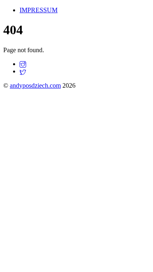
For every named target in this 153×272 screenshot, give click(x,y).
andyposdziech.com (35, 85)
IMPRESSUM (39, 10)
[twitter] (23, 71)
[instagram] (23, 63)
